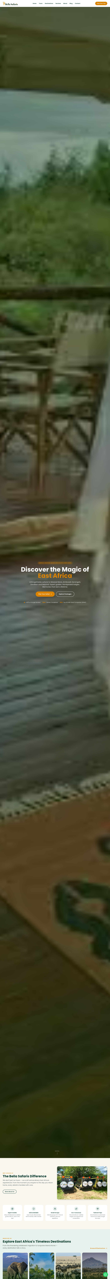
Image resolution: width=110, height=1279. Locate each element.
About (65, 3)
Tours (40, 3)
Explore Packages (65, 594)
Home (34, 3)
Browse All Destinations (97, 1248)
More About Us (9, 1192)
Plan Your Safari (44, 594)
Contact (77, 3)
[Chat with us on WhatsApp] (105, 1274)
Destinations (49, 3)
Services (58, 3)
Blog (71, 3)
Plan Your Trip (101, 3)
